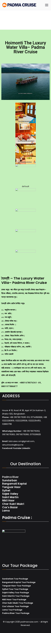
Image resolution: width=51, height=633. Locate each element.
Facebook (7, 448)
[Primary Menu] (46, 5)
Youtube (17, 448)
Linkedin (26, 448)
